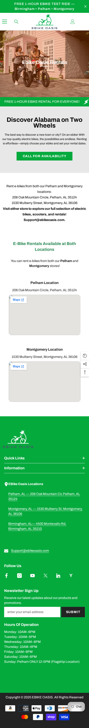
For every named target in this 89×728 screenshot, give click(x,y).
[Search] (16, 21)
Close (85, 6)
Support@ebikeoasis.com (30, 550)
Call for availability (44, 156)
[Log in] (72, 21)
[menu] (4, 21)
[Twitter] (46, 576)
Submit (73, 612)
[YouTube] (32, 576)
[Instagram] (19, 576)
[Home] (44, 439)
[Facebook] (6, 576)
